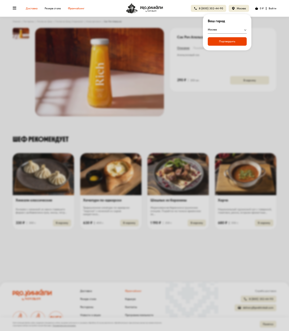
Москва (241, 8)
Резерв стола (53, 8)
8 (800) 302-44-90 (211, 8)
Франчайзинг (76, 8)
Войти (272, 8)
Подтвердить (227, 41)
